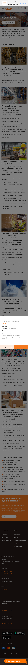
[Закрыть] (1, 3)
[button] (15, 661)
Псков (4, 323)
